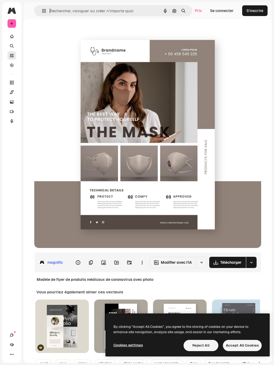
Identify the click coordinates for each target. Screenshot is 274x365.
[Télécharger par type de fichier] (251, 262)
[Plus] (11, 354)
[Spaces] (11, 92)
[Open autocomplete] (42, 11)
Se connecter (222, 10)
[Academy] (11, 344)
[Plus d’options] (142, 262)
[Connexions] (11, 335)
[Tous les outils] (11, 82)
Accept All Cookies (242, 345)
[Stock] (11, 55)
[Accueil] (11, 36)
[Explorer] (11, 65)
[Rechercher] (11, 46)
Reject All (201, 345)
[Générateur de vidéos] (11, 111)
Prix (198, 10)
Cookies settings (128, 345)
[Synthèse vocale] (11, 121)
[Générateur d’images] (11, 102)
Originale (69, 31)
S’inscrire (254, 10)
